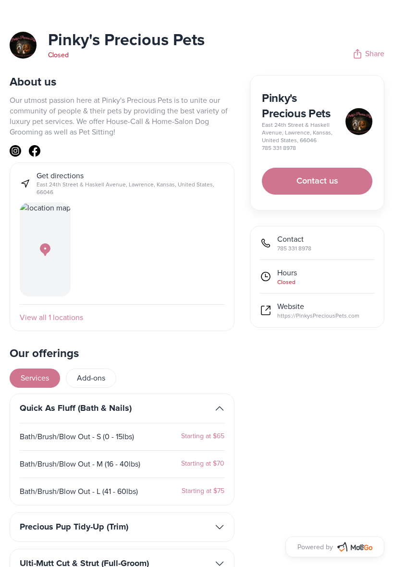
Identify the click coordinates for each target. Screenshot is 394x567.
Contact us (317, 181)
